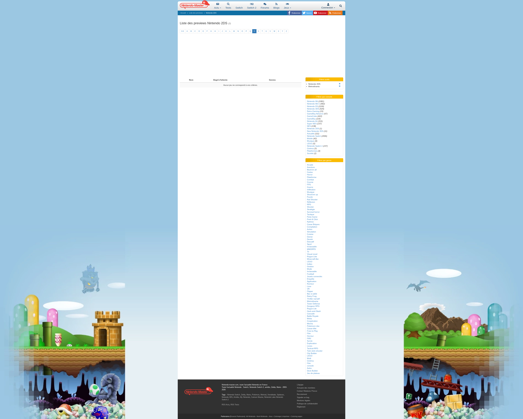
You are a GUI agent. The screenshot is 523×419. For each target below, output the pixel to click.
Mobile (310, 138)
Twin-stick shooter (315, 351)
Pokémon (255, 395)
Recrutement (302, 394)
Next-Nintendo (262, 416)
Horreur (310, 336)
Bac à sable (312, 294)
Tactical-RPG (312, 348)
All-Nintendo (250, 416)
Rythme (310, 222)
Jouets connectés (314, 276)
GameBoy (311, 119)
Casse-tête (311, 328)
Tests (228, 7)
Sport (309, 244)
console (310, 366)
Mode (309, 269)
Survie (309, 341)
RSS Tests (235, 405)
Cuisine (310, 234)
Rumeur (310, 284)
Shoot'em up (312, 194)
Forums (265, 7)
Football (310, 274)
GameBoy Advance (315, 114)
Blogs (276, 7)
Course (310, 182)
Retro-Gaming (313, 111)
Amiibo (236, 397)
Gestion (310, 266)
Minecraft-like (313, 259)
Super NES (312, 124)
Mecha (310, 323)
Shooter (310, 207)
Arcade (310, 165)
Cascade (311, 314)
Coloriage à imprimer (281, 416)
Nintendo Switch (314, 136)
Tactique (310, 214)
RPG (309, 204)
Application (311, 281)
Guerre (310, 187)
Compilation (312, 227)
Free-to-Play (312, 331)
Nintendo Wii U (313, 104)
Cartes (310, 172)
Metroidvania (312, 301)
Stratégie (311, 209)
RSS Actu (225, 405)
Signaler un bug (303, 397)
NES (309, 126)
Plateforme (311, 177)
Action (309, 229)
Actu (217, 7)
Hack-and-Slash (314, 311)
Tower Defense (313, 304)
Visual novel (312, 254)
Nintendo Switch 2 (315, 146)
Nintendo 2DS (313, 128)
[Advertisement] (261, 57)
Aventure (311, 167)
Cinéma (310, 148)
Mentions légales (303, 401)
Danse (310, 237)
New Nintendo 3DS (315, 131)
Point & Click (312, 219)
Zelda (243, 395)
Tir (308, 252)
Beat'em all (312, 170)
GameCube (312, 116)
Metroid (263, 395)
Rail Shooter (312, 199)
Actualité (310, 133)
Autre (309, 368)
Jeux (287, 7)
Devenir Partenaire (237, 416)
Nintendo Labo (270, 397)
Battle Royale (312, 316)
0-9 (182, 31)
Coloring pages (296, 416)
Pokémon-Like (313, 326)
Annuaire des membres (306, 388)
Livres (309, 346)
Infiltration (311, 190)
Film (309, 333)
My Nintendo (245, 397)
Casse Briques (313, 224)
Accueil (183, 13)
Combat (310, 180)
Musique (310, 141)
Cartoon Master (257, 397)
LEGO (309, 143)
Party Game (312, 217)
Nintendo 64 (312, 121)
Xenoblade (271, 395)
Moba (309, 318)
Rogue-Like (312, 256)
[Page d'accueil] (199, 390)
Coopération (312, 321)
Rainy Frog (312, 296)
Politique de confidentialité (307, 404)
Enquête (310, 279)
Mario (249, 395)
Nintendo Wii (312, 101)
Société (310, 153)
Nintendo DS (312, 106)
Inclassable (312, 246)
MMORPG (311, 249)
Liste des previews (196, 13)
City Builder (312, 353)
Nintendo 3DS (313, 109)
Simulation (311, 232)
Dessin (310, 239)
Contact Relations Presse (307, 391)
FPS (309, 184)
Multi (309, 358)
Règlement (301, 407)
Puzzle (310, 197)
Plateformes (312, 151)
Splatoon (280, 395)
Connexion (327, 7)
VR (308, 289)
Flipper (310, 291)
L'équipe (300, 385)
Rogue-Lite (312, 309)
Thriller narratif (313, 299)
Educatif (310, 242)
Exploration (312, 343)
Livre (309, 286)
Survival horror (313, 212)
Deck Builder (312, 371)
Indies (309, 264)
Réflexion (311, 202)
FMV (309, 338)
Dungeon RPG (313, 306)
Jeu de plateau (313, 373)
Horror (310, 175)
